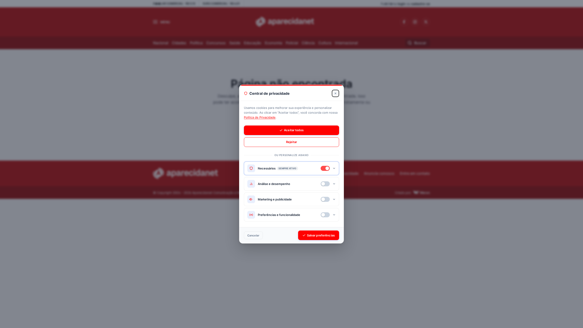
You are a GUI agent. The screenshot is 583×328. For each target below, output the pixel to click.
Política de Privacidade (260, 117)
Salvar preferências (321, 235)
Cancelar (253, 235)
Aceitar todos (294, 130)
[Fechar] (335, 93)
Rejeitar (291, 142)
